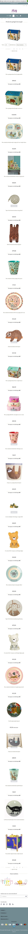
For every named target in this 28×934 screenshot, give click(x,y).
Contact (24, 5)
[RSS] (13, 904)
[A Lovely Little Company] (7, 881)
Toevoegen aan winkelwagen (13, 84)
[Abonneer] (26, 895)
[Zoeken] (17, 15)
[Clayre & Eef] (20, 882)
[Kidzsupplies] (14, 11)
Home (2, 18)
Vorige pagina (7, 48)
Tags (5, 18)
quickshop (14, 69)
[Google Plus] (7, 904)
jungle (9, 18)
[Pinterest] (4, 904)
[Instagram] (10, 904)
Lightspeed (18, 930)
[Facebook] (1, 904)
